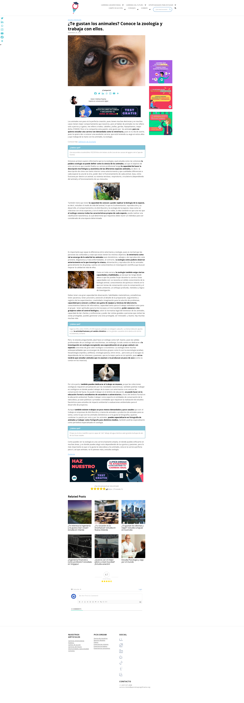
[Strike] (87, 602)
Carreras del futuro (75, 647)
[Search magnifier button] (170, 9)
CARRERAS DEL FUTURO (134, 5)
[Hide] (1, 44)
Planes (96, 642)
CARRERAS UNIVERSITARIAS (111, 5)
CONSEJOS (132, 8)
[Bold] (79, 602)
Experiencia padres (100, 646)
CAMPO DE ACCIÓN (116, 8)
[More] (117, 93)
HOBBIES (144, 8)
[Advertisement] (106, 235)
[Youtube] (114, 93)
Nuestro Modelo (99, 640)
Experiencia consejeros (102, 648)
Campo (70, 645)
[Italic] (82, 602)
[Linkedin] (103, 93)
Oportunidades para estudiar (78, 649)
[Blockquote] (95, 602)
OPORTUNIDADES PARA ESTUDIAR (161, 5)
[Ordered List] (90, 602)
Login (140, 589)
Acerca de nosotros (101, 638)
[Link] (101, 602)
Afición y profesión (74, 20)
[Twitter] (99, 93)
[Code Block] (98, 602)
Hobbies (71, 643)
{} (103, 601)
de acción (77, 645)
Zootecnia (71, 454)
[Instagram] (110, 93)
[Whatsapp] (106, 93)
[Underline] (85, 602)
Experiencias (98, 644)
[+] (106, 601)
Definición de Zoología (87, 142)
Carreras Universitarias (76, 641)
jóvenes (105, 644)
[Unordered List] (93, 602)
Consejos (71, 651)
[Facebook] (95, 93)
